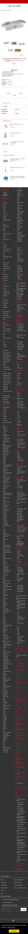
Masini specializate (6, 407)
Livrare (5, 106)
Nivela (4, 619)
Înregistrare (3, 882)
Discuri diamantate (20, 327)
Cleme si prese (5, 274)
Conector (4, 515)
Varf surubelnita (20, 190)
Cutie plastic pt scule (6, 534)
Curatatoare (5, 416)
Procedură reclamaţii (18, 879)
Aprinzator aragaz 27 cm (17, 167)
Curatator (4, 533)
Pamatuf (4, 622)
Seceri (18, 557)
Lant (4, 596)
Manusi (4, 605)
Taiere (4, 210)
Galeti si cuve (19, 457)
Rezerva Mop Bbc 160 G (15, 133)
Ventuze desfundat (20, 636)
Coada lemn (5, 506)
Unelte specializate (6, 395)
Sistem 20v (5, 420)
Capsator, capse (20, 406)
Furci (18, 560)
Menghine (5, 305)
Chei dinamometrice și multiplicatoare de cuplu (20, 843)
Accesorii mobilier (20, 401)
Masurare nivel (5, 313)
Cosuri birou (19, 639)
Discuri (4, 334)
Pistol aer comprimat (6, 651)
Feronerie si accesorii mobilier (20, 391)
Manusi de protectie (20, 526)
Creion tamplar (5, 524)
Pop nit (4, 669)
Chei (4, 243)
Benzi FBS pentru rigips (21, 508)
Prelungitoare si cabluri (7, 377)
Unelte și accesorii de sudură (20, 831)
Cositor (18, 229)
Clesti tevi (18, 685)
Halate (18, 256)
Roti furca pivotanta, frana (21, 495)
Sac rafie (4, 704)
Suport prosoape (20, 274)
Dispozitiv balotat (6, 545)
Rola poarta (5, 693)
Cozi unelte (19, 561)
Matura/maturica (6, 611)
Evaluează (20, 93)
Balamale (18, 393)
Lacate (18, 397)
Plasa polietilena (20, 212)
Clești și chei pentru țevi (21, 828)
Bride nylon (5, 389)
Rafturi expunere (19, 648)
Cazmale (18, 551)
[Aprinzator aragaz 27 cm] (5, 169)
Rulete (18, 364)
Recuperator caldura (6, 678)
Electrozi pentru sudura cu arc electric (21, 305)
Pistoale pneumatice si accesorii (20, 473)
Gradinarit (3, 260)
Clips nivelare (19, 227)
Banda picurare (5, 448)
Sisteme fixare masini (7, 330)
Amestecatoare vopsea (21, 471)
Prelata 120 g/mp (20, 586)
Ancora (4, 432)
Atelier (3, 393)
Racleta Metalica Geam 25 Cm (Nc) (16, 125)
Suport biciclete (20, 271)
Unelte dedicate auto (6, 403)
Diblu (4, 542)
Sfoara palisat (19, 541)
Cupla (4, 531)
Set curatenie (19, 267)
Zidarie (4, 205)
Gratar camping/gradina (7, 586)
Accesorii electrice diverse (7, 391)
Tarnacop (4, 738)
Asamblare (3, 222)
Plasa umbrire (19, 593)
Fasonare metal (5, 303)
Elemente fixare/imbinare (7, 558)
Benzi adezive (19, 510)
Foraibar (4, 573)
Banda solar (19, 513)
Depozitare (3, 340)
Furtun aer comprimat (21, 235)
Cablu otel (5, 471)
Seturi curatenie (20, 642)
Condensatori (5, 386)
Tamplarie (3, 272)
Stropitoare (5, 728)
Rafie (18, 540)
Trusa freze (5, 749)
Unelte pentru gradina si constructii (21, 548)
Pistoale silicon (19, 717)
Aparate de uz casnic (20, 847)
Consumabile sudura (20, 318)
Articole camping (20, 571)
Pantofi (18, 774)
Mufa (4, 617)
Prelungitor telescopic (7, 671)
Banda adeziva (19, 268)
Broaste (18, 399)
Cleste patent (18, 670)
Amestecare (5, 203)
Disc (4, 543)
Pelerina (4, 631)
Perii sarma (18, 333)
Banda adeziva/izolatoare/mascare (6, 445)
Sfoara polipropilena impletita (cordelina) (20, 543)
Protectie (3, 348)
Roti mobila (5, 695)
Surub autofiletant (6, 735)
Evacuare (18, 484)
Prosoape (18, 247)
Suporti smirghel (20, 341)
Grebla (4, 587)
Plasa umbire (5, 666)
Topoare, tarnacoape (20, 555)
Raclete (18, 643)
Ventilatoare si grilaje (6, 382)
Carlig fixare (5, 487)
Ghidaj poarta (5, 585)
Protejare (4, 290)
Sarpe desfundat (6, 708)
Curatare (4, 284)
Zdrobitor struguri (20, 202)
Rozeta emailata (6, 696)
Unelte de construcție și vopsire (20, 800)
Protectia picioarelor (6, 361)
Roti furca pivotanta (20, 493)
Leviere (18, 425)
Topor (4, 746)
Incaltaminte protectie (21, 531)
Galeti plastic (19, 755)
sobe (16, 792)
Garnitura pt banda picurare (6, 581)
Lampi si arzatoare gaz (7, 233)
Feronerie (4, 224)
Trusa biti (18, 224)
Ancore (18, 385)
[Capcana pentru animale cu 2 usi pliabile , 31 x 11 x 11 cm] (14, 37)
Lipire (4, 231)
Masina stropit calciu (6, 610)
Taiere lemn (5, 278)
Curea (18, 252)
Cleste (4, 503)
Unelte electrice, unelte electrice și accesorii (20, 820)
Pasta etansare (5, 629)
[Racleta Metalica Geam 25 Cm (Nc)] (5, 126)
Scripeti (18, 445)
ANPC (2, 890)
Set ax (4, 714)
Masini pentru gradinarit (7, 422)
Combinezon (5, 514)
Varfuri (4, 247)
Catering (18, 858)
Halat (18, 230)
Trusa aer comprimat (6, 747)
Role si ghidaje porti (20, 404)
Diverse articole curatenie (19, 752)
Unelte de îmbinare (20, 804)
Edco (17, 263)
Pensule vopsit (19, 468)
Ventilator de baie (20, 194)
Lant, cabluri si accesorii (19, 429)
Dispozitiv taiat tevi (20, 220)
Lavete (18, 634)
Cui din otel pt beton (6, 525)
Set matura (5, 717)
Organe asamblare (6, 226)
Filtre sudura (19, 311)
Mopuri (18, 633)
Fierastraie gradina (20, 570)
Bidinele (18, 469)
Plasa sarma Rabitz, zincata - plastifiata (20, 294)
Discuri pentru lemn (20, 325)
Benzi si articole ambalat (19, 506)
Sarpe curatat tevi (20, 479)
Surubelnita (5, 737)
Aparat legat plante (6, 438)
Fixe (4, 342)
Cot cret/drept (5, 522)
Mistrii (18, 452)
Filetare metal (5, 307)
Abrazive (4, 207)
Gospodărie (19, 806)
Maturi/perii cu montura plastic (19, 744)
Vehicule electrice (20, 783)
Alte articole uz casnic (21, 617)
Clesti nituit (18, 680)
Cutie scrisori (5, 536)
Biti (16, 702)
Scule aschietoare (19, 351)
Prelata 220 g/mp (20, 591)
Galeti (18, 613)
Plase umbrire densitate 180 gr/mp (20, 605)
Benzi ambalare (19, 517)
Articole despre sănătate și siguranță (21, 852)
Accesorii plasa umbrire (21, 603)
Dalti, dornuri (19, 424)
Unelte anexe (5, 399)
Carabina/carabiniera (6, 485)
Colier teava (5, 511)
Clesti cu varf (19, 673)
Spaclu (4, 726)
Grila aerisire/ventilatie (7, 589)
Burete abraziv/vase (6, 466)
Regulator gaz (19, 214)
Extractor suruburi (20, 236)
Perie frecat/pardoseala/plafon (6, 641)
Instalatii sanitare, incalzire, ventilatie (20, 477)
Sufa (4, 731)
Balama (4, 443)
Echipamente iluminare (7, 373)
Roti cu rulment (20, 496)
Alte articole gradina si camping (20, 574)
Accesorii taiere (6, 280)
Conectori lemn (19, 387)
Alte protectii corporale (7, 359)
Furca (4, 576)
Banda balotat (5, 450)
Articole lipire (5, 388)
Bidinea (4, 457)
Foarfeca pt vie (5, 567)
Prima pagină (3, 10)
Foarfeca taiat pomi (6, 570)
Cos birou (5, 519)
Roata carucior (19, 218)
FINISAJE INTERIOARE (5, 195)
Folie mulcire (19, 238)
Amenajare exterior (6, 293)
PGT (17, 246)
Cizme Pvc (5, 500)
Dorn (18, 203)
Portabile (4, 344)
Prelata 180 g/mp (20, 589)
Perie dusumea (5, 638)
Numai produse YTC (20, 863)
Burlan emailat (5, 469)
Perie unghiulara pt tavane (7, 644)
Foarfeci (18, 415)
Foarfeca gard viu (6, 565)
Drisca (4, 555)
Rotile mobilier (19, 403)
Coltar (4, 512)
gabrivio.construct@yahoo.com (12, 899)
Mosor (4, 616)
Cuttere (18, 422)
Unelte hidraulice (20, 826)
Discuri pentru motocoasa (21, 330)
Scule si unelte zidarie (20, 449)
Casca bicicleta (19, 270)
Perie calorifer (5, 635)
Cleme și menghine (20, 824)
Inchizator (5, 590)
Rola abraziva (5, 690)
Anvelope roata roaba (20, 747)
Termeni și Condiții (18, 885)
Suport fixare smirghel (7, 732)
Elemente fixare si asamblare (20, 371)
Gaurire (4, 413)
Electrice (3, 371)
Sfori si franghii (19, 534)
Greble (18, 558)
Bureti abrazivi (19, 343)
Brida (4, 463)
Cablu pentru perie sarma (7, 472)
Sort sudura (5, 725)
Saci (18, 521)
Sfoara (4, 723)
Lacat (4, 592)
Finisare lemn (5, 276)
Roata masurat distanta (7, 686)
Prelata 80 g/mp (20, 585)
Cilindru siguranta (6, 497)
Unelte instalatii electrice (7, 256)
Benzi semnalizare (20, 516)
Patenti (4, 258)
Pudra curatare (19, 232)
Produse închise (19, 865)
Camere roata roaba (20, 749)
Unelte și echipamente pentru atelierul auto (20, 817)
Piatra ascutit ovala (6, 645)
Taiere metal (5, 301)
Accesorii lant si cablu (21, 435)
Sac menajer (5, 702)
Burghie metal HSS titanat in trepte (21, 656)
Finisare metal (5, 299)
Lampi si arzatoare (20, 440)
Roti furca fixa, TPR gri (21, 498)
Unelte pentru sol (6, 266)
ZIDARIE (5, 192)
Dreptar (4, 553)
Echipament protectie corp (21, 527)
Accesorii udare (20, 568)
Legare (4, 228)
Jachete (4, 365)
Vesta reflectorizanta (20, 259)
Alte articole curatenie (21, 640)
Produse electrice (20, 849)
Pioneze (4, 650)
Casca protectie (19, 250)
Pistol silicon (5, 656)
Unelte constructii (20, 437)
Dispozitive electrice (6, 375)
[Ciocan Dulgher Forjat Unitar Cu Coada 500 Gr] (5, 144)
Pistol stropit (19, 233)
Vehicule (17, 781)
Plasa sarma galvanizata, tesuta (21, 284)
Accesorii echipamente (7, 369)
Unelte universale (6, 251)
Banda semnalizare (6, 451)
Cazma (4, 491)
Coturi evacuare (19, 785)
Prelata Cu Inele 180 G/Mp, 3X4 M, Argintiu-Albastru (17, 177)
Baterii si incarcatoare (7, 380)
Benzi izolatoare (20, 511)
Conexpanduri (19, 383)
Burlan (18, 215)
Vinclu (18, 199)
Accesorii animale (20, 619)
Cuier (4, 528)
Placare (4, 208)
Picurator (4, 647)
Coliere (18, 382)
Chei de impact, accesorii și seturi (21, 860)
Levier (4, 599)
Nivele (18, 366)
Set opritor (5, 719)
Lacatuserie (4, 298)
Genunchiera (19, 258)
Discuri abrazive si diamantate (20, 321)
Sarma (4, 707)
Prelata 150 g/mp (20, 588)
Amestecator (5, 431)
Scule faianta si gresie (21, 444)
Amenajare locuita (6, 291)
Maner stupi (5, 604)
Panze (4, 336)
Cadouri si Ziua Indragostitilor (19, 869)
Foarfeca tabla (5, 568)
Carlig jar (4, 488)
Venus (2, 424)
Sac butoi (4, 701)
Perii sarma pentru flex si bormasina (21, 335)
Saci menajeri (19, 637)
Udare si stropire (6, 262)
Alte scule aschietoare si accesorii (21, 357)
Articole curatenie (20, 623)
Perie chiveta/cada (6, 637)
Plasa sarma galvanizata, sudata (21, 286)
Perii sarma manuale (20, 337)
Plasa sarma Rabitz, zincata (20, 292)
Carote (4, 327)
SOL (2, 893)
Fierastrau (5, 561)
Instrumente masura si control (21, 362)
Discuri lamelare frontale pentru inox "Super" (20, 724)
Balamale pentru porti (21, 778)
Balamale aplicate (20, 776)
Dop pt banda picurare (7, 552)
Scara (4, 710)
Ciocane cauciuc (19, 668)
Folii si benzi (5, 214)
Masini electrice (5, 405)
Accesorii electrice (6, 379)
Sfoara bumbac (19, 545)
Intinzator (18, 206)
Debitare (4, 418)
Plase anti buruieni (20, 738)
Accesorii (18, 856)
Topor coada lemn (20, 665)
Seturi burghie (19, 359)
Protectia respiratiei (6, 352)
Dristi (18, 451)
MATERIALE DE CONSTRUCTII (5, 190)
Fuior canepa (5, 574)
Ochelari (4, 620)
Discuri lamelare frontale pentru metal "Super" (20, 729)
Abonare (6, 151)
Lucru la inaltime (6, 367)
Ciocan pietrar (19, 661)
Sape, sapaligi (19, 554)
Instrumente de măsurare (21, 811)
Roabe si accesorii (20, 439)
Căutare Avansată (17, 882)
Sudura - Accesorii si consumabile (20, 302)
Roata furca (5, 684)
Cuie (4, 527)
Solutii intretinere (6, 401)
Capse (4, 484)
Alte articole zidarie (20, 460)
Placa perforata (5, 659)
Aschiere (4, 414)
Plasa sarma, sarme (20, 281)
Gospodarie (4, 282)
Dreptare (18, 456)
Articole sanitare (20, 486)
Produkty (18, 797)
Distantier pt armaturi (7, 551)
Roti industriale (19, 490)
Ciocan (4, 499)
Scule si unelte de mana (21, 410)
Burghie (4, 323)
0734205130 (9, 902)
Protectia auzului (6, 350)
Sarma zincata (19, 299)
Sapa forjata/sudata (6, 705)
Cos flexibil (5, 521)
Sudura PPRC (19, 487)
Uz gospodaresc (19, 611)
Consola (4, 518)
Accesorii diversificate (7, 328)
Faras (4, 559)
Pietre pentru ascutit (20, 346)
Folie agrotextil (19, 239)
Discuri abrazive (20, 324)
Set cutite (18, 265)
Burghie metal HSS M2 (21, 650)
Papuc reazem (5, 626)
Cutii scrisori (19, 616)
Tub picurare (5, 752)
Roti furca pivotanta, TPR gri (21, 500)
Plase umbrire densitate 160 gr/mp (20, 608)
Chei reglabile (19, 693)
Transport (4, 295)
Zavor (18, 200)
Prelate (4, 426)
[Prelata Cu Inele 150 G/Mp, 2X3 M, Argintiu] (5, 160)
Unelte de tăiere (20, 802)
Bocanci (4, 459)
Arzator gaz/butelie (6, 441)
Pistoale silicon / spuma (21, 442)
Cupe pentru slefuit (20, 344)
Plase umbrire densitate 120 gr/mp (20, 601)
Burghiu (4, 468)
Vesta (18, 197)
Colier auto (5, 508)
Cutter (4, 537)
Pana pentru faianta (20, 211)
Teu (3, 743)
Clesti (4, 254)
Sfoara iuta (19, 538)
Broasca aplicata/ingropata (7, 465)
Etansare (4, 216)
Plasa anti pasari (6, 662)
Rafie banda (5, 674)
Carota (4, 490)
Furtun (4, 577)
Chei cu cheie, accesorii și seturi (21, 837)
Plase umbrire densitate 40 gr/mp (21, 599)
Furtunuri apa (19, 567)
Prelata (17, 583)
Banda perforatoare (6, 447)
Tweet (21, 55)
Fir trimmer (5, 562)
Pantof (4, 623)
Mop (4, 614)
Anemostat (5, 434)
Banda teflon (5, 453)
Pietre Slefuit (19, 241)
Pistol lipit (5, 653)
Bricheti (4, 462)
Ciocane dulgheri (19, 663)
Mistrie (4, 613)
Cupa (4, 530)
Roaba (4, 683)
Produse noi (18, 795)
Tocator (18, 273)
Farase (18, 631)
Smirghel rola (19, 349)
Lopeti (18, 552)
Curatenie (18, 625)
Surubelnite (5, 245)
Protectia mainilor (6, 358)
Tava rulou (5, 740)
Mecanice (3, 241)
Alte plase (19, 297)
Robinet (4, 689)
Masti (18, 310)
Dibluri (18, 375)
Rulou (4, 699)
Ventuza (18, 196)
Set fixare (4, 716)
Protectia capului (6, 354)
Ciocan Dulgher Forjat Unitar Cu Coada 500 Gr (17, 142)
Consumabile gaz (20, 307)
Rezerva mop (5, 681)
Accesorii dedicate (6, 286)
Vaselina (18, 193)
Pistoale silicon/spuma (21, 447)
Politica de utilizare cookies (20, 887)
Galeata (4, 579)
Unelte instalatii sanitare (7, 249)
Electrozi (4, 556)
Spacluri (18, 454)
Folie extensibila (6, 571)
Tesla (4, 741)
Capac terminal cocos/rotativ (5, 480)
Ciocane (4, 212)
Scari (18, 614)
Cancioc (4, 475)
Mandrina (4, 602)
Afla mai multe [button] (11, 927)
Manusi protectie (20, 253)
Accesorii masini (5, 321)
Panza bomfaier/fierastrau (7, 625)
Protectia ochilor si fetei (7, 356)
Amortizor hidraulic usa (21, 407)
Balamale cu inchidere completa (21, 736)
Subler (4, 729)
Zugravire (4, 218)
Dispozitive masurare (7, 317)
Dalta (4, 540)
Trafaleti (18, 277)
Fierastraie (19, 417)
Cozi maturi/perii (19, 732)
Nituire (4, 230)
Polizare (4, 411)
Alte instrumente (20, 368)
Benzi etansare (19, 514)
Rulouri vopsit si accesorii (21, 466)
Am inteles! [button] (14, 931)
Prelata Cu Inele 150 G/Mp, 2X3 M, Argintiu (17, 159)
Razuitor (4, 677)
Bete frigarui (19, 276)
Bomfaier (4, 460)
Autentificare (4, 885)
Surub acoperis (5, 734)
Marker (4, 607)
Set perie (4, 720)
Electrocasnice (5, 384)
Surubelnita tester (20, 700)
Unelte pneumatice (6, 397)
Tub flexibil (19, 217)
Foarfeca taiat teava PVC (20, 688)
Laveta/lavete (5, 598)
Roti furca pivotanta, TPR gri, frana (21, 503)
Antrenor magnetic (6, 435)
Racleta (4, 672)
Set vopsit (5, 722)
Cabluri (18, 433)
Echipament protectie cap (21, 529)
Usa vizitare (19, 188)
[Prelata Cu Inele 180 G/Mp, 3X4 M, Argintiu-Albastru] (5, 178)
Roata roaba (5, 687)
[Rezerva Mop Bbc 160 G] (5, 135)
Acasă (2, 879)
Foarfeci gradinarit (20, 578)
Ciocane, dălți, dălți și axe (21, 822)
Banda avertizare (20, 261)
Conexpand (5, 517)
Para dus (4, 628)
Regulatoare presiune (20, 308)
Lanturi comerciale (20, 431)
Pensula (4, 632)
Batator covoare (6, 454)
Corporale (5, 346)
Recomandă (8, 93)
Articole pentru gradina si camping (21, 565)
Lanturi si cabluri (6, 239)
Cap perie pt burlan (6, 477)
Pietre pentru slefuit (20, 347)
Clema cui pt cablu (6, 502)
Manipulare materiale (6, 220)
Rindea (18, 209)
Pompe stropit (19, 579)
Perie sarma (5, 642)
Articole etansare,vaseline (21, 480)
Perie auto (5, 634)
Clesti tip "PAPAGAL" (21, 682)
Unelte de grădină (20, 809)
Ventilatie (18, 482)
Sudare (4, 237)
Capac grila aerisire (6, 478)
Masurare (3, 309)
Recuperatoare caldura (21, 788)
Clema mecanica (20, 205)
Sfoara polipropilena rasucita (20, 536)
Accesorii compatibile (7, 338)
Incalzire (4, 288)
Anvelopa (4, 437)
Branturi (18, 249)
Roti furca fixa (19, 492)
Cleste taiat (18, 675)
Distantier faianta (6, 549)
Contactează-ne (4, 887)
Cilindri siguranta (20, 398)
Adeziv (4, 429)
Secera (4, 713)
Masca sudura (5, 608)
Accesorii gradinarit (6, 268)
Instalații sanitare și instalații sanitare (20, 840)
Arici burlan (5, 440)
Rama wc (4, 675)
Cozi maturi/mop (19, 646)
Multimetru (19, 221)
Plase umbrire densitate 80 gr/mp (21, 596)
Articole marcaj (19, 459)
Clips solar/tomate (6, 505)
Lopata (4, 601)
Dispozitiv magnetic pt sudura (6, 547)
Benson (8, 10)
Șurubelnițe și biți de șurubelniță (20, 814)
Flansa (4, 564)
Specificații (6, 103)
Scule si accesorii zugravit (19, 464)
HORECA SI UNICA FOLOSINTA (6, 198)
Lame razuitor (5, 595)
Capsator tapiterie (6, 482)
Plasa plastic (5, 665)
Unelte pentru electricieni (21, 833)
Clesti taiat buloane (20, 677)
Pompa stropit (5, 668)
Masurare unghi (6, 315)
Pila (3, 648)
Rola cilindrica (5, 692)
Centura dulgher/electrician (7, 493)
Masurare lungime (6, 311)
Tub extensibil (5, 750)
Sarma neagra (19, 296)
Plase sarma (5, 428)
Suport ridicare (19, 223)
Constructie (4, 201)
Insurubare (5, 409)
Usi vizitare (18, 790)
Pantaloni (4, 363)
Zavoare (18, 395)
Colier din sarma (6, 509)
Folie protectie (19, 208)
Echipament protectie (20, 524)
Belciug (4, 456)
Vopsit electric (5, 657)
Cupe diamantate (20, 329)
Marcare (4, 319)
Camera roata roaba (6, 474)
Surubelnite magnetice (21, 698)
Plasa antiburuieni (6, 660)
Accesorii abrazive (6, 325)
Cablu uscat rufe (20, 226)
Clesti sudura (19, 316)
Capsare (4, 235)
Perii (4, 332)
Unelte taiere (5, 264)
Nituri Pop (19, 373)
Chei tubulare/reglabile (7, 494)
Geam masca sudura (6, 583)
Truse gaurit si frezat (20, 355)
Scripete (4, 711)
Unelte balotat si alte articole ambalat (20, 520)
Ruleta (4, 698)
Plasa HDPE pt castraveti (7, 663)
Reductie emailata (6, 680)
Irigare (4, 270)
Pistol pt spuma (6, 654)
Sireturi (18, 255)
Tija (3, 744)
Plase (18, 576)
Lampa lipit (5, 593)
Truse (4, 252)
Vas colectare (19, 191)
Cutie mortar (5, 539)
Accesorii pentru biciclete (21, 845)
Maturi (18, 621)
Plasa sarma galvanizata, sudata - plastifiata (21, 289)
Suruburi (18, 377)
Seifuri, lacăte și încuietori (21, 854)
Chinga (4, 496)
